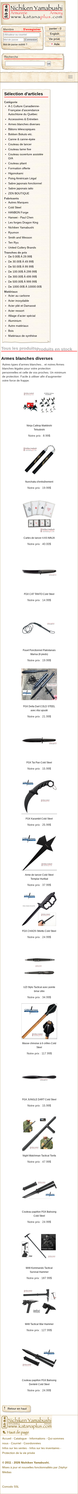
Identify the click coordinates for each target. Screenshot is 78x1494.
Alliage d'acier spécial (21, 315)
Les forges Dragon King (23, 222)
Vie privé (54, 39)
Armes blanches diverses (24, 124)
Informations (37, 1438)
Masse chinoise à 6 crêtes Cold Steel (39, 1045)
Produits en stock (54, 349)
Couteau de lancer (20, 144)
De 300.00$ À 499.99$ (22, 276)
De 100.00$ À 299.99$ (22, 271)
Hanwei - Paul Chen (20, 217)
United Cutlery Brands (22, 247)
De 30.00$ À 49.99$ (21, 261)
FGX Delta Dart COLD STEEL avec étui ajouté (39, 708)
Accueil (6, 1438)
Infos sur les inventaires (44, 1448)
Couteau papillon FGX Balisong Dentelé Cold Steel (39, 1382)
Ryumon (13, 232)
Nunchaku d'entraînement (39, 481)
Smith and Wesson (20, 237)
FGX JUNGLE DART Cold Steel (39, 1099)
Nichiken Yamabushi (21, 227)
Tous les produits (18, 348)
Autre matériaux (18, 325)
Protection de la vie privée (18, 1452)
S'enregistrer (31, 29)
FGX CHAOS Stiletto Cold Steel (39, 931)
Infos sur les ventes (14, 1448)
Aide (57, 44)
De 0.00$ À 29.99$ (20, 256)
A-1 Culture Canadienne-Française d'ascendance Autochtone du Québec (24, 110)
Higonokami (15, 173)
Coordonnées (32, 1443)
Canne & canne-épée (21, 139)
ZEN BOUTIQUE (18, 193)
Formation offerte (19, 168)
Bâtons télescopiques (21, 129)
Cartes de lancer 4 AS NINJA (39, 538)
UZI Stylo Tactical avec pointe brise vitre (39, 989)
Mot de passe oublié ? (15, 44)
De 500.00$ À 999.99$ (22, 281)
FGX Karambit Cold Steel (39, 818)
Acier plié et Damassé (22, 305)
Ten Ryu (13, 242)
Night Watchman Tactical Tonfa (39, 1155)
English (54, 33)
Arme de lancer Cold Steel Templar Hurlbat (39, 876)
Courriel (16, 1443)
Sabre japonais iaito (20, 188)
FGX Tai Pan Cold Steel (39, 762)
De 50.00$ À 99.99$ (21, 266)
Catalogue (20, 1438)
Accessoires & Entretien (23, 119)
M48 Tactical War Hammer (39, 1324)
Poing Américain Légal (22, 178)
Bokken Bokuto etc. (20, 134)
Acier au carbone (19, 295)
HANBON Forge (18, 212)
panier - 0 (55, 28)
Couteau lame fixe (19, 149)
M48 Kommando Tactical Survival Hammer (39, 1270)
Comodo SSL (10, 1486)
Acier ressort (16, 310)
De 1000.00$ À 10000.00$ (25, 286)
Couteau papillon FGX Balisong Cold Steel (39, 1213)
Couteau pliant (17, 163)
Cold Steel (14, 207)
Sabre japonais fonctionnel (25, 183)
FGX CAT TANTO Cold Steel (39, 594)
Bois (11, 330)
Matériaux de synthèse (22, 335)
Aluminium (14, 320)
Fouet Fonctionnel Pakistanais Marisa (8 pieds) (39, 652)
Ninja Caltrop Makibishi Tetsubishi (39, 427)
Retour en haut (17, 1408)
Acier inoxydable (18, 300)
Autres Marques (18, 202)
